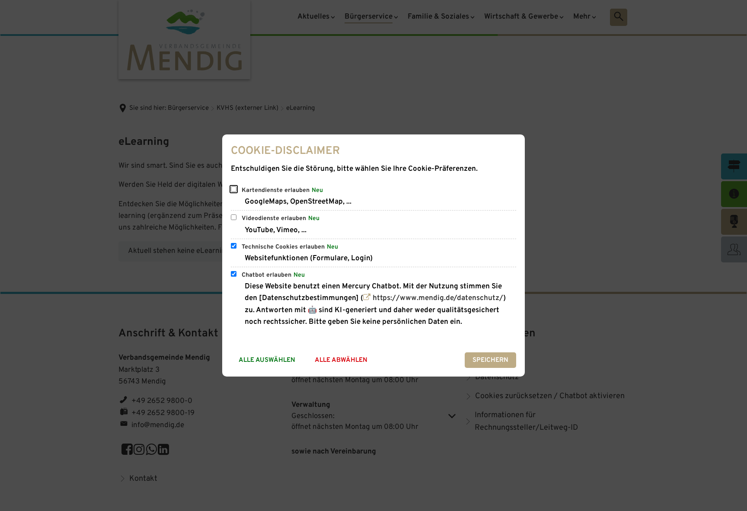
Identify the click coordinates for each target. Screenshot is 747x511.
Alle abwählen (341, 360)
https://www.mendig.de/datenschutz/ (438, 298)
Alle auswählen (267, 360)
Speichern (490, 360)
